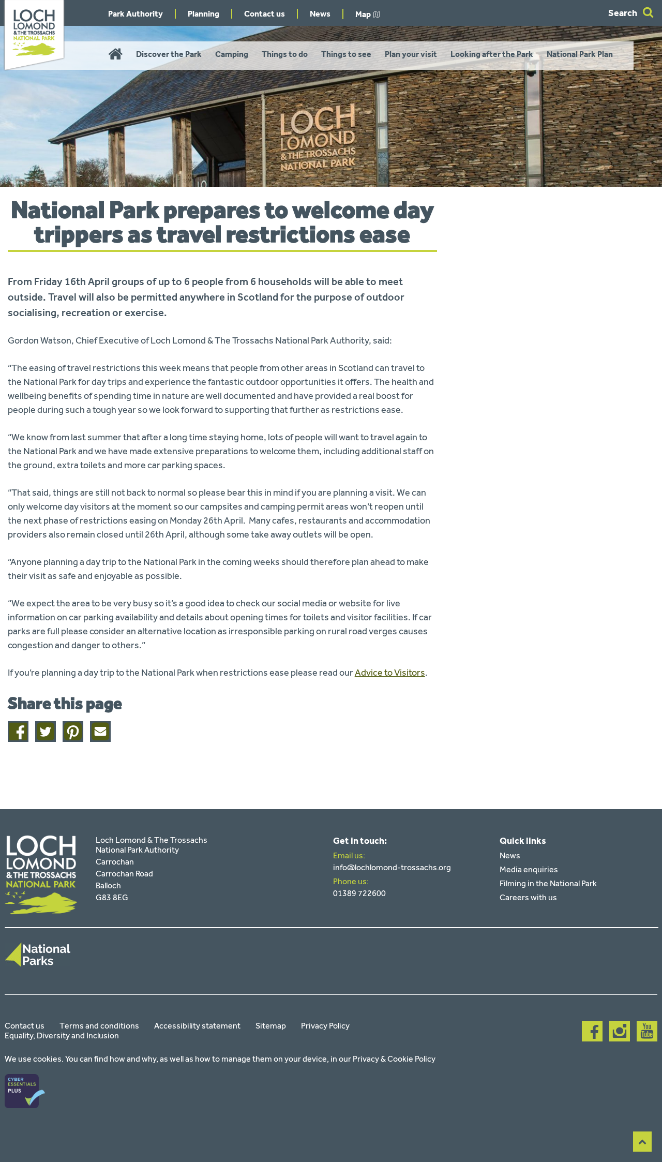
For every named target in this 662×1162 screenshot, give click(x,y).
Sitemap (270, 1026)
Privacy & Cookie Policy (394, 1059)
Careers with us (528, 897)
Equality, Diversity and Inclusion (62, 1035)
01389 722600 (359, 893)
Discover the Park (169, 54)
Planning (203, 14)
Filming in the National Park (548, 883)
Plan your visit (411, 54)
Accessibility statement (197, 1026)
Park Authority (135, 14)
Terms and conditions (99, 1026)
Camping (231, 54)
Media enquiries (529, 869)
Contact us (264, 14)
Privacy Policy (325, 1026)
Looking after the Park (491, 54)
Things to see (346, 54)
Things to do (285, 54)
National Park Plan (580, 54)
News (320, 14)
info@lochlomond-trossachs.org (392, 867)
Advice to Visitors (390, 672)
